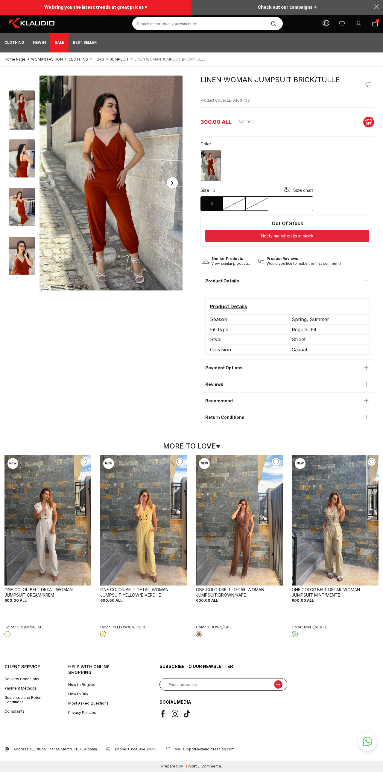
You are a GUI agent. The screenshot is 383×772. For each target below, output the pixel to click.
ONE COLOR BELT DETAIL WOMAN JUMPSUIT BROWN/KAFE (230, 592)
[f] (165, 714)
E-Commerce (209, 766)
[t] (189, 714)
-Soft (191, 766)
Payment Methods (20, 688)
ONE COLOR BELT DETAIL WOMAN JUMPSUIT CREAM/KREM (38, 592)
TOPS (99, 59)
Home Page (14, 59)
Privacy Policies (82, 712)
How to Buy (78, 694)
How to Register (82, 684)
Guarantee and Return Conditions (23, 699)
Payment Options (224, 367)
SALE (59, 42)
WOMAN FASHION (47, 59)
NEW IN (39, 42)
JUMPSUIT (119, 59)
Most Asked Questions (88, 703)
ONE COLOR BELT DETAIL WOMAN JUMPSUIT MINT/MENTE (326, 592)
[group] (111, 183)
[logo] (63, 24)
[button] (49, 183)
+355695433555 (141, 749)
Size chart (303, 190)
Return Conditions (224, 417)
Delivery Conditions (21, 679)
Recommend (219, 400)
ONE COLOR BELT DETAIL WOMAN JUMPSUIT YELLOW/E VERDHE (134, 592)
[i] (177, 714)
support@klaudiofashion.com (209, 749)
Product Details (222, 280)
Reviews (214, 384)
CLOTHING (14, 42)
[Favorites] (342, 23)
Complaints (14, 711)
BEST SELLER (85, 42)
